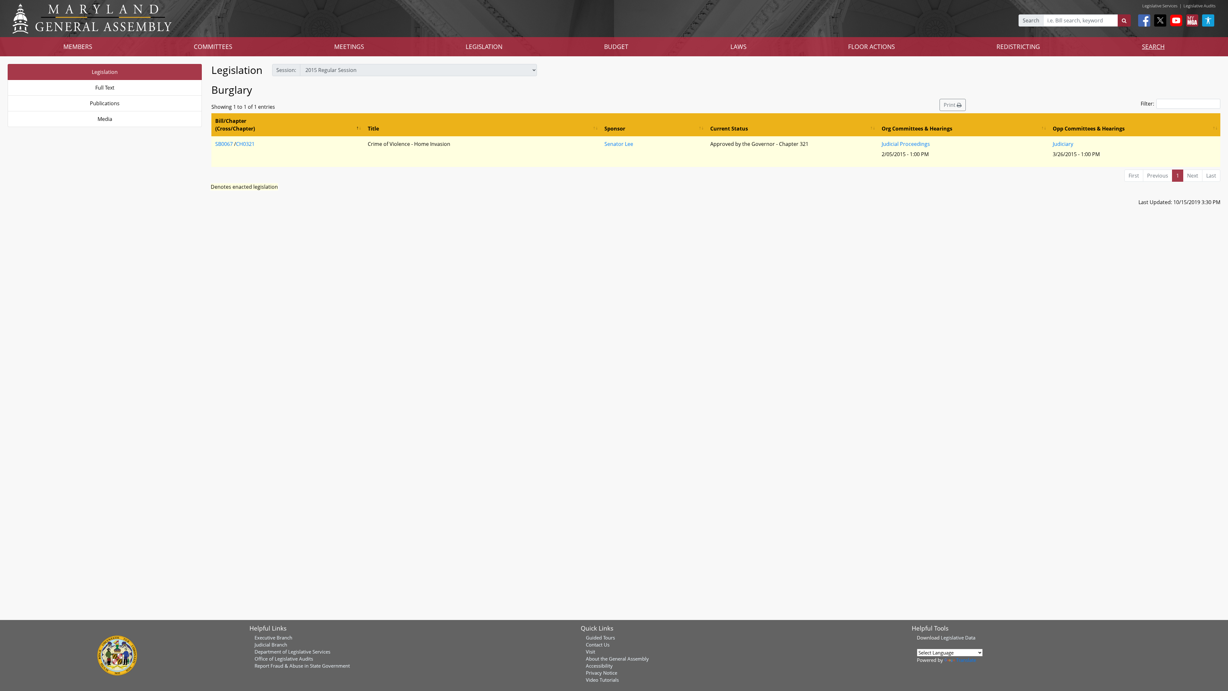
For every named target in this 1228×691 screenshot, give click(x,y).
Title (373, 128)
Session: (286, 70)
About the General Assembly (617, 658)
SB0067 (224, 143)
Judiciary (1063, 143)
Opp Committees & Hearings (1089, 128)
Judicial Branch (271, 644)
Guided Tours (600, 637)
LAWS (738, 47)
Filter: (1147, 103)
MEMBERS (77, 47)
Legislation (105, 71)
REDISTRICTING (1018, 47)
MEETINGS (349, 47)
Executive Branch (273, 637)
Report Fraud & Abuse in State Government (302, 666)
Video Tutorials (602, 680)
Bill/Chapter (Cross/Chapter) (235, 124)
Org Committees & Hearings (917, 128)
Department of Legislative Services (292, 651)
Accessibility (599, 666)
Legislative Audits (1200, 6)
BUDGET (616, 47)
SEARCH (1153, 47)
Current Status (729, 128)
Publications (105, 103)
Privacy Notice (601, 673)
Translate (966, 660)
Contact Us (598, 644)
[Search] (1124, 20)
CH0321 (245, 143)
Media (105, 119)
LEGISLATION (484, 47)
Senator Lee (618, 143)
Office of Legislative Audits (284, 658)
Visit (590, 651)
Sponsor (614, 128)
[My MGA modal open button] (1191, 20)
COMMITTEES (213, 47)
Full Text (104, 87)
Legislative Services (1159, 6)
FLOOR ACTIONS (871, 47)
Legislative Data (958, 637)
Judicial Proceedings (906, 143)
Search (1031, 20)
